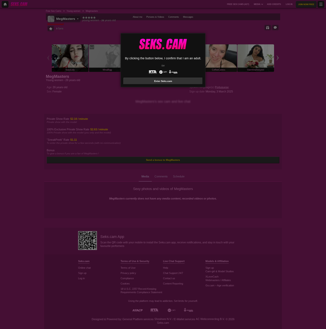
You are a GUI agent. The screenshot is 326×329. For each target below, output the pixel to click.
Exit (163, 65)
